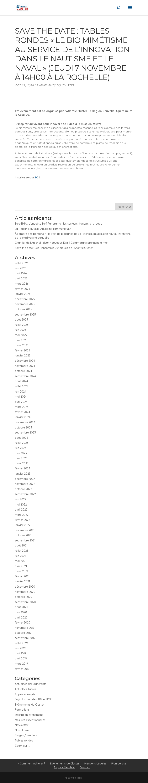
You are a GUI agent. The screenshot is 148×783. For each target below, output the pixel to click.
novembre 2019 (24, 627)
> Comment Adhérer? (31, 763)
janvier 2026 (22, 294)
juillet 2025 (21, 325)
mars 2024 (22, 407)
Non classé (22, 730)
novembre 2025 (25, 304)
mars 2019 (21, 663)
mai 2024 (21, 396)
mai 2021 (20, 561)
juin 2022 (20, 499)
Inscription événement (29, 715)
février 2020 (22, 622)
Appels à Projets (25, 694)
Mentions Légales (95, 763)
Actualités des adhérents (30, 684)
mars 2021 (21, 571)
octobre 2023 (23, 427)
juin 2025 (20, 330)
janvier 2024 (22, 417)
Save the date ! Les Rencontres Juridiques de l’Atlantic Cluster (54, 248)
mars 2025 (22, 345)
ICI (37, 177)
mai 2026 (21, 273)
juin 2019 (20, 648)
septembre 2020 (25, 602)
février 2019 (22, 669)
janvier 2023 (22, 473)
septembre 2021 (25, 540)
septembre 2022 (25, 494)
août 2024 (21, 381)
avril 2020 (21, 617)
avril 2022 (21, 509)
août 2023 (21, 437)
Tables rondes (24, 740)
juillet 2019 (21, 643)
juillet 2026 (21, 263)
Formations (22, 709)
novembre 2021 (24, 530)
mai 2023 (21, 453)
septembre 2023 (25, 432)
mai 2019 (20, 653)
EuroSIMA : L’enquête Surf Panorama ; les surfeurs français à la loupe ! (59, 223)
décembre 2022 (25, 479)
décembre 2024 (25, 360)
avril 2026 (21, 278)
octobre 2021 (23, 535)
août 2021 (21, 545)
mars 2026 (21, 283)
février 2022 (22, 520)
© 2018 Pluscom (73, 777)
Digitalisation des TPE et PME (33, 699)
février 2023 (22, 468)
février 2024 (22, 412)
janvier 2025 (22, 355)
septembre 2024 (25, 376)
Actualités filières (25, 689)
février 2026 (22, 289)
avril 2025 (21, 340)
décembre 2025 (25, 299)
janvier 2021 (22, 581)
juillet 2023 (21, 443)
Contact (85, 767)
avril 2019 (21, 658)
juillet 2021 (21, 550)
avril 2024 (21, 402)
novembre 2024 (25, 366)
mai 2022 (21, 504)
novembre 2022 (25, 484)
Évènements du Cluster (55, 85)
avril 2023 (21, 458)
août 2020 (21, 607)
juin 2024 (20, 391)
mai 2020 (21, 612)
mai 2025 (21, 335)
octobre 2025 (23, 309)
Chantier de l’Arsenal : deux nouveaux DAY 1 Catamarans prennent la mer (61, 242)
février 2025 (22, 350)
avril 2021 (21, 566)
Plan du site (118, 763)
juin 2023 (20, 448)
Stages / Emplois (26, 735)
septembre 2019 (25, 638)
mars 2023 (22, 463)
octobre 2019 (23, 633)
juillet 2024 (21, 386)
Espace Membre (64, 767)
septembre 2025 (25, 314)
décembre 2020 (25, 586)
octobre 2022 (23, 489)
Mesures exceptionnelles (30, 720)
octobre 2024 (23, 371)
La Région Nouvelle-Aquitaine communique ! (43, 229)
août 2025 (21, 319)
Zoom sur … (22, 745)
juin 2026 (20, 268)
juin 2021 (20, 556)
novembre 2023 (25, 422)
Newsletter (21, 725)
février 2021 (22, 576)
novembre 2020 (25, 592)
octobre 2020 (23, 597)
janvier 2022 (22, 525)
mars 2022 (22, 515)
